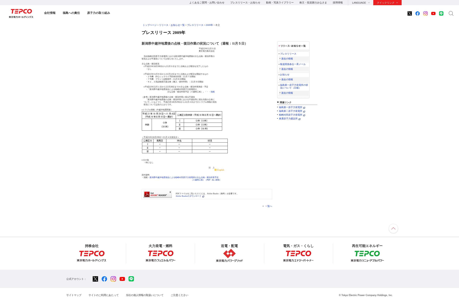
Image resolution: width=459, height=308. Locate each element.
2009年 (209, 25)
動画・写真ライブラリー (280, 2)
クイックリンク (385, 2)
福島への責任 (71, 12)
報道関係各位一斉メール (293, 64)
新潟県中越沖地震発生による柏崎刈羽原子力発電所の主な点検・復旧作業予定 (184, 177)
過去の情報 (287, 58)
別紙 (213, 92)
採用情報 (338, 2)
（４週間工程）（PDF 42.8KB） (206, 180)
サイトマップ (73, 295)
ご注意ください (179, 295)
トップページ (150, 25)
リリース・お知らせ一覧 (172, 25)
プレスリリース (195, 25)
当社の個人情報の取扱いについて (145, 295)
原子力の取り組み (98, 12)
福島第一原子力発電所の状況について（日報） (294, 86)
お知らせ (284, 74)
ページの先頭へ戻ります (393, 228)
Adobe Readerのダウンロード (188, 196)
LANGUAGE (359, 2)
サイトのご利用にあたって (104, 295)
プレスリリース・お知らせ (245, 2)
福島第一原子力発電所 (290, 107)
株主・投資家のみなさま (313, 2)
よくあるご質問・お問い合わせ (206, 2)
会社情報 (50, 12)
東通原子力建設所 (288, 118)
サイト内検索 (451, 13)
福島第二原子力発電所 (290, 111)
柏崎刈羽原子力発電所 (290, 114)
